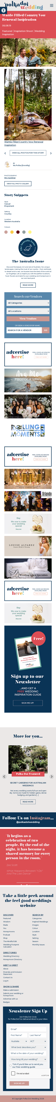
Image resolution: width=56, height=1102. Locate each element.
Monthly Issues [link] (38, 945)
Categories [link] (37, 918)
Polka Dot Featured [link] (28, 774)
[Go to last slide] (4, 776)
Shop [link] (5, 938)
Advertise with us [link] (10, 999)
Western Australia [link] (12, 221)
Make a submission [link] (11, 990)
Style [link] (34, 935)
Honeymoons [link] (9, 932)
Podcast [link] (6, 935)
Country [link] (7, 214)
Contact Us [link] (7, 977)
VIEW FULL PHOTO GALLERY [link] (18, 184)
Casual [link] (7, 204)
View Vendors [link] (28, 318)
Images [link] (35, 925)
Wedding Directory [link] (11, 956)
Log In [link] (5, 981)
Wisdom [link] (6, 922)
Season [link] (35, 941)
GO (45, 330)
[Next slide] (51, 776)
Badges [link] (6, 1002)
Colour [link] (35, 928)
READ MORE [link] (28, 285)
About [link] (5, 969)
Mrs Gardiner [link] (10, 178)
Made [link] (5, 925)
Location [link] (36, 932)
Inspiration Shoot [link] (23, 31)
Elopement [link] (9, 206)
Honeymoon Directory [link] (12, 959)
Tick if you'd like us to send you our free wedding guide (27, 1065)
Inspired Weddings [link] (40, 922)
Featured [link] (7, 31)
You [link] (4, 928)
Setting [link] (35, 938)
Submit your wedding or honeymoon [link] (13, 994)
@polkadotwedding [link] (28, 822)
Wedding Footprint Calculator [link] (11, 946)
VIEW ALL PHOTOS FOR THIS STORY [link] (28, 153)
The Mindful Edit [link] (10, 941)
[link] (3, 10)
